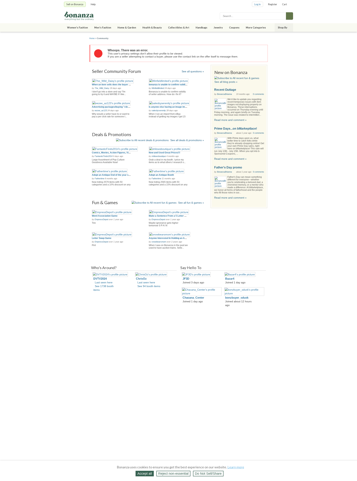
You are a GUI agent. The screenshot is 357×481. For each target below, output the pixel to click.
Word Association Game (105, 216)
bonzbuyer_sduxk (236, 297)
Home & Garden (127, 27)
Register (272, 4)
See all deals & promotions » (187, 140)
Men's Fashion (102, 27)
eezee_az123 (101, 110)
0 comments (258, 94)
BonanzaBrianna (224, 94)
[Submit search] (289, 16)
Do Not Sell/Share (208, 473)
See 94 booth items (148, 286)
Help (93, 4)
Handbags (201, 27)
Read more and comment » (230, 119)
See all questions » (193, 71)
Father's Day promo (228, 167)
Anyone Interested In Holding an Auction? (170, 238)
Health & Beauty (152, 27)
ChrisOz (141, 278)
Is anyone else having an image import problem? (174, 107)
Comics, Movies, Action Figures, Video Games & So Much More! (125, 152)
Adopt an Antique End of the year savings (114, 175)
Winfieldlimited (158, 88)
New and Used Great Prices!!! (164, 152)
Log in (257, 4)
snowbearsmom (159, 242)
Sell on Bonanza (74, 4)
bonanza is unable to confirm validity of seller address (177, 84)
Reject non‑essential (173, 473)
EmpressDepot (101, 219)
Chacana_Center (193, 297)
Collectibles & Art (178, 27)
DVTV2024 (100, 278)
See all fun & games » (191, 202)
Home (92, 38)
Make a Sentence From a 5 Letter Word (169, 216)
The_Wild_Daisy (102, 88)
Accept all (144, 473)
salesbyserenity (159, 110)
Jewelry (218, 27)
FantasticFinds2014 (103, 156)
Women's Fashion (77, 27)
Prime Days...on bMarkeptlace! (235, 128)
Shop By (282, 27)
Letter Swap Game (101, 238)
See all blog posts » (225, 81)
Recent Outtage (225, 89)
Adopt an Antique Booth (161, 175)
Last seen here (103, 282)
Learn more (235, 467)
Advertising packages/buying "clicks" (112, 107)
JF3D (186, 278)
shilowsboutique (159, 156)
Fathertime (99, 178)
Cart (284, 4)
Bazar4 (229, 278)
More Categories (256, 27)
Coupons (234, 27)
